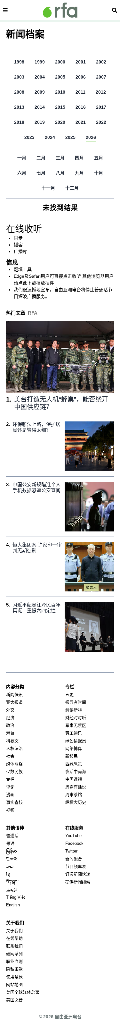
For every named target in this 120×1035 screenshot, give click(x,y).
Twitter (71, 851)
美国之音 (14, 999)
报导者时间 (75, 702)
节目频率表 (75, 866)
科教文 (12, 740)
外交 (10, 710)
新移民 (71, 756)
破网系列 (14, 953)
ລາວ (9, 866)
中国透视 (73, 779)
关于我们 (14, 930)
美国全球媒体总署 (22, 992)
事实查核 (14, 802)
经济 (10, 717)
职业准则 (14, 961)
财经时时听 (75, 717)
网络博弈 (73, 748)
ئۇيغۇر (11, 889)
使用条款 (14, 976)
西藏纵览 (73, 763)
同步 (18, 238)
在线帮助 (14, 938)
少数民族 (14, 771)
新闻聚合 (73, 858)
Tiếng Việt (15, 897)
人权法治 (14, 748)
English (13, 905)
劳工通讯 (73, 733)
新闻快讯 (14, 694)
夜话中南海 (75, 771)
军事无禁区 (75, 725)
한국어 (12, 858)
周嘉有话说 (75, 787)
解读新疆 (73, 710)
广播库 (20, 251)
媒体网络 (14, 763)
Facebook (74, 843)
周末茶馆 (73, 794)
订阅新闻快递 (77, 874)
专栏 (10, 779)
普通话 (12, 835)
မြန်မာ (11, 851)
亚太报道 (14, 702)
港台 (10, 733)
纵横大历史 (75, 802)
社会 (10, 756)
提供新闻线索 (77, 881)
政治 (10, 725)
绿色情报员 (75, 740)
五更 (69, 694)
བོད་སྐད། (12, 881)
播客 (18, 244)
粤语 (10, 843)
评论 (10, 787)
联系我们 (14, 946)
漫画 (10, 794)
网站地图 (14, 984)
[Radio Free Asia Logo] (60, 10)
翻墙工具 (23, 269)
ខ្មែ (8, 874)
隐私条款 (14, 969)
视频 (10, 810)
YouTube (73, 835)
